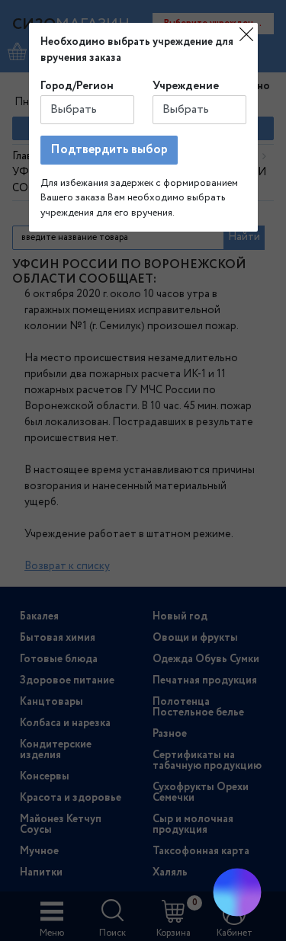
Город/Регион (77, 86)
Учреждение (186, 86)
